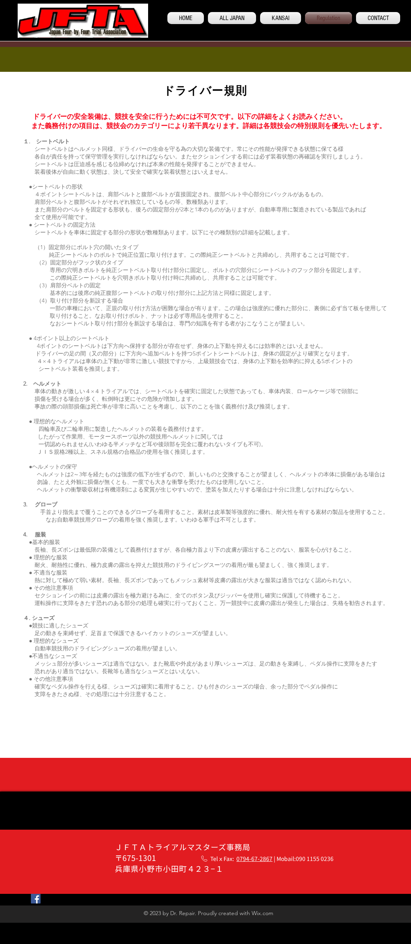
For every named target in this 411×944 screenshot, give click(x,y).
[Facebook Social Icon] (36, 898)
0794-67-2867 (254, 859)
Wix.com (262, 913)
